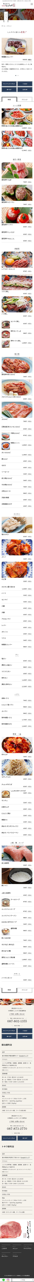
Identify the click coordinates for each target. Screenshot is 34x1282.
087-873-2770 (17, 1128)
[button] (15, 75)
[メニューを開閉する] (32, 4)
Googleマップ (23, 1056)
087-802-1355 (17, 1021)
